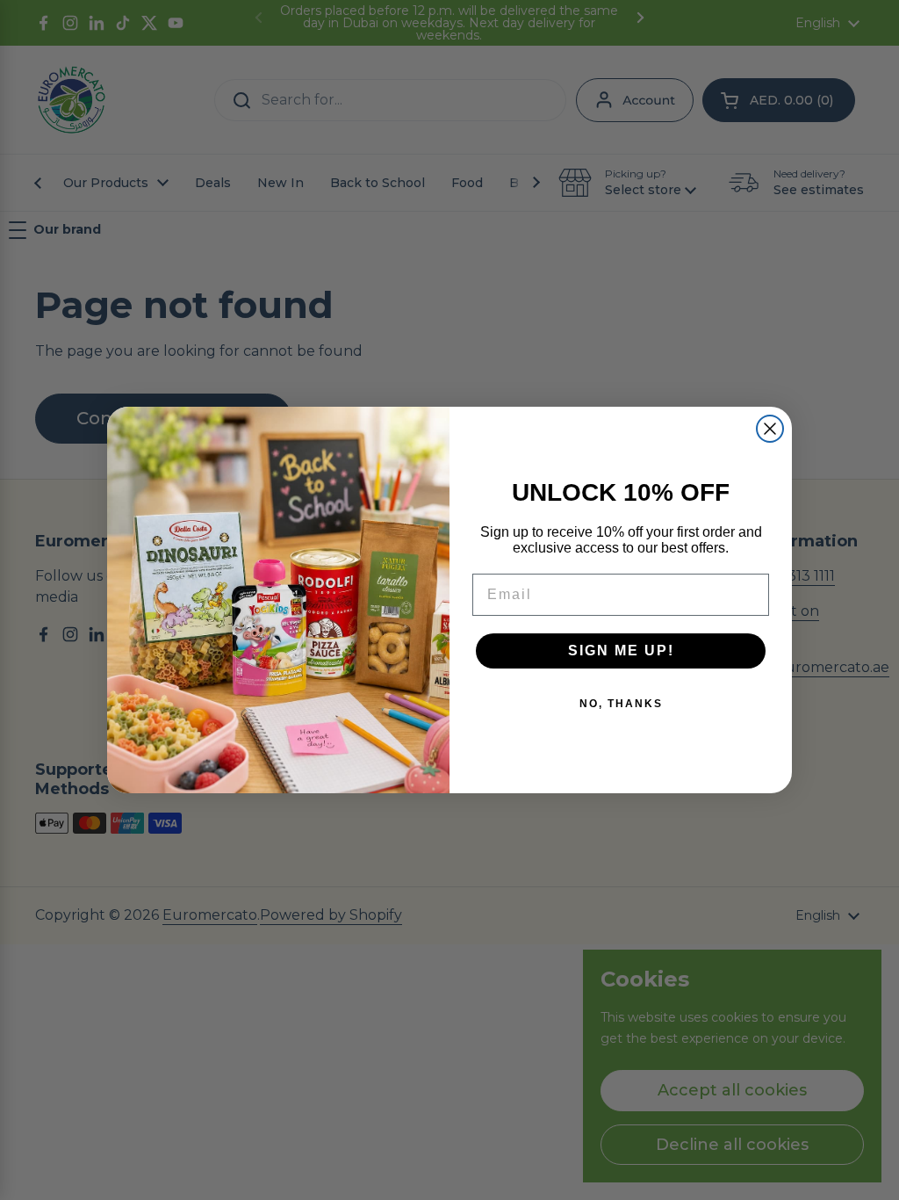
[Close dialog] (770, 429)
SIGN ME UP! (621, 650)
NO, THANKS (621, 704)
